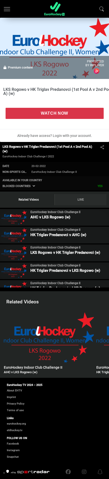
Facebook (13, 443)
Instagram (13, 450)
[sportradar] (26, 472)
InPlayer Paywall (96, 71)
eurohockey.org (16, 423)
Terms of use (15, 410)
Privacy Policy (15, 403)
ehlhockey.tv (14, 430)
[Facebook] (69, 471)
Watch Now (54, 113)
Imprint (11, 397)
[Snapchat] (99, 471)
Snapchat (13, 457)
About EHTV (14, 390)
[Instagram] (84, 471)
